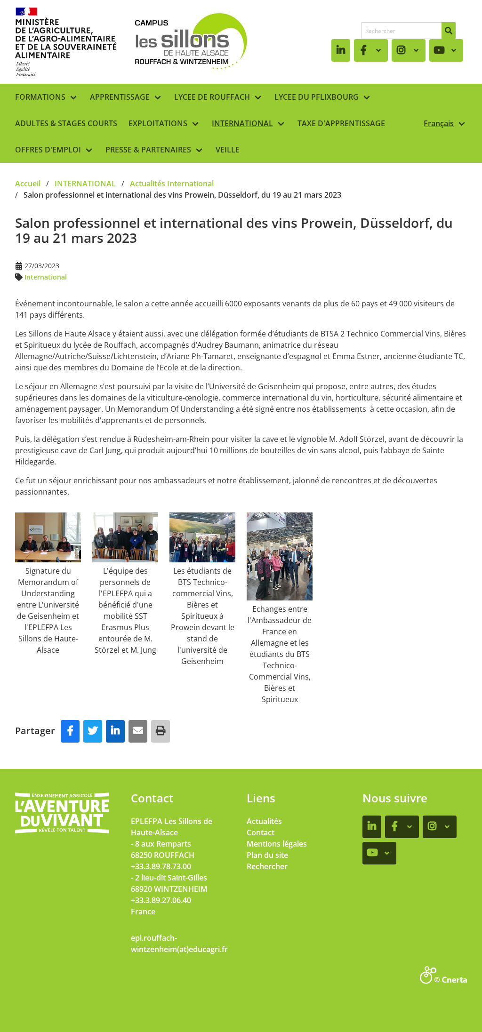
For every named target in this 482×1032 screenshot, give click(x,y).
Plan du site (267, 855)
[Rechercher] (449, 30)
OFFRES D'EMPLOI (48, 149)
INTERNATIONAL (242, 123)
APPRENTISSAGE (120, 97)
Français (439, 123)
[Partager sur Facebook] (70, 731)
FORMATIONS (40, 97)
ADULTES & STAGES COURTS (66, 123)
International (45, 276)
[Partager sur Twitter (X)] (92, 731)
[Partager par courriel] (138, 731)
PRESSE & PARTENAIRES (148, 149)
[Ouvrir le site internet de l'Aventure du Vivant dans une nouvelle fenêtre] (62, 831)
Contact (260, 832)
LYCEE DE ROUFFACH (212, 97)
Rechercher (267, 866)
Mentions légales (277, 844)
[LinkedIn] (340, 50)
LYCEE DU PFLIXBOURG (316, 97)
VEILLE (228, 149)
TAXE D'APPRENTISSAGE (341, 123)
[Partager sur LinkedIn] (115, 731)
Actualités (264, 821)
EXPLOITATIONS (158, 123)
